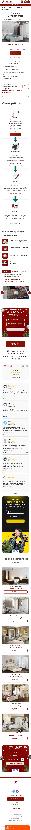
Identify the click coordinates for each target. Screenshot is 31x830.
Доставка (15, 271)
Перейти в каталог (15, 223)
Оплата (23, 271)
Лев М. (9, 421)
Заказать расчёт (15, 52)
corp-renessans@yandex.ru (16, 802)
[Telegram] (14, 551)
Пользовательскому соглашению (12, 333)
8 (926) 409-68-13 (16, 128)
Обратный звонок (15, 799)
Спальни (12, 8)
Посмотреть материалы (15, 344)
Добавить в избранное (15, 812)
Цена (5, 271)
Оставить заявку (15, 134)
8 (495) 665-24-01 (16, 126)
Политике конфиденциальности (16, 332)
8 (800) (15, 795)
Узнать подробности (25, 86)
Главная (4, 8)
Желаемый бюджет (16, 323)
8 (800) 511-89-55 (16, 123)
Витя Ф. (9, 475)
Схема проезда (15, 808)
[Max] (17, 551)
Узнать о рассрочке (15, 193)
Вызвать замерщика (15, 163)
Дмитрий (10, 403)
